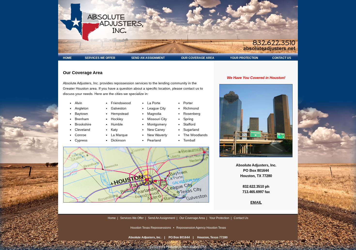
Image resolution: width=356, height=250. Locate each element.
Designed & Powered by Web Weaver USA (178, 247)
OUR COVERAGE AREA (197, 58)
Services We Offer (132, 218)
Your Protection (219, 218)
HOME (67, 58)
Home (112, 218)
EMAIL (256, 202)
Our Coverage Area (192, 218)
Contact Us (241, 218)
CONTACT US (281, 58)
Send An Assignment (161, 218)
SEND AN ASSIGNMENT (148, 58)
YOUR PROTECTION (244, 58)
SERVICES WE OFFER (100, 58)
